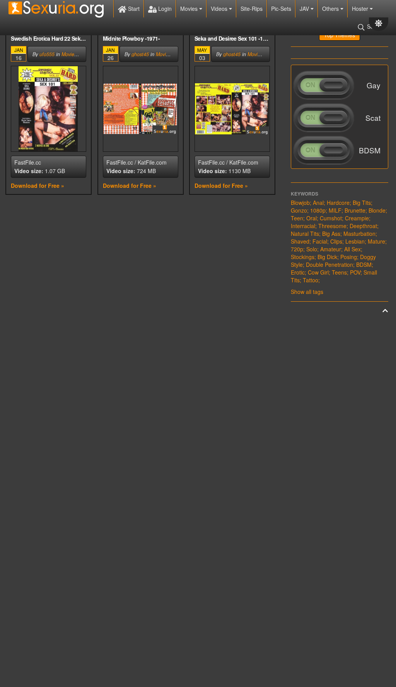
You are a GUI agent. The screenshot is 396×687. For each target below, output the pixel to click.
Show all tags (307, 291)
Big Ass (331, 233)
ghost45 (140, 54)
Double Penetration (329, 264)
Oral (311, 218)
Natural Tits (305, 233)
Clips (336, 241)
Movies (189, 8)
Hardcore (338, 202)
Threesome (332, 226)
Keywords (304, 193)
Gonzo (299, 210)
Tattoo (310, 280)
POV (355, 272)
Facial (319, 241)
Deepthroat (363, 226)
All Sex (352, 249)
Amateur (330, 249)
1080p (318, 210)
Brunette (355, 210)
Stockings (302, 257)
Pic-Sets (281, 8)
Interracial (303, 226)
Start (133, 8)
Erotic (298, 272)
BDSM (364, 264)
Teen (297, 218)
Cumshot (331, 218)
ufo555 (47, 54)
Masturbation (359, 233)
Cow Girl (318, 272)
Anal (318, 202)
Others (331, 8)
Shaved (300, 241)
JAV (305, 8)
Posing (348, 257)
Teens (339, 272)
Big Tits (362, 202)
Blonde (377, 210)
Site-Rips (252, 8)
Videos (220, 8)
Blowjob (300, 202)
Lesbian (355, 241)
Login (164, 8)
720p (297, 249)
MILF (335, 210)
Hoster (361, 8)
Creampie (357, 218)
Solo (311, 249)
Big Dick (327, 257)
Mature (376, 241)
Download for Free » (37, 185)
